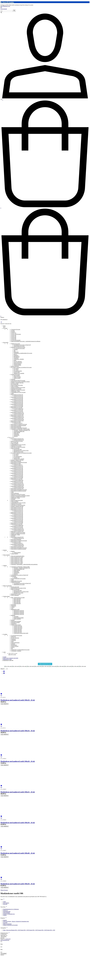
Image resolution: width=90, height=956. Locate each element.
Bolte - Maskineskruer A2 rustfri (18, 597)
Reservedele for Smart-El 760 (17, 420)
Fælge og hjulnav (14, 386)
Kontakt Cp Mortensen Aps (9, 914)
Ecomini (13, 330)
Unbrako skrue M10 (18, 627)
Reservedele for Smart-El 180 (17, 414)
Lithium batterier (17, 552)
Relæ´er (15, 354)
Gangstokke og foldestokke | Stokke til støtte (20, 429)
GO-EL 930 (13, 338)
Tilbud (4, 901)
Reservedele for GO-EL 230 (17, 508)
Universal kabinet (17, 365)
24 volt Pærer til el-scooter (19, 348)
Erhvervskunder (6, 912)
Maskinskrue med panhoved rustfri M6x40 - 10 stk (18, 853)
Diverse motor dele (18, 449)
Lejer (12, 608)
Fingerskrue (13, 605)
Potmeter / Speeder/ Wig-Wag (17, 382)
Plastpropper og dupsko (16, 621)
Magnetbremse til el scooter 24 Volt (21, 450)
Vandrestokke (16, 435)
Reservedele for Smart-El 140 (17, 412)
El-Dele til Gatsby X (18, 423)
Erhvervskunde (4, 8)
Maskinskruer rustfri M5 (19, 613)
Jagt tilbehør (13, 576)
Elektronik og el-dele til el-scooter (18, 347)
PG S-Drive (16, 368)
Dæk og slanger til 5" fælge (17, 560)
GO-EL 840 (13, 337)
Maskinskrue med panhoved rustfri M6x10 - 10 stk (18, 700)
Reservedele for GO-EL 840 (17, 404)
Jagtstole (15, 577)
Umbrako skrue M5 (18, 626)
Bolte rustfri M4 (17, 599)
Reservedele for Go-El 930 (16, 407)
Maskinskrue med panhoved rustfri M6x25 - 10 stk (18, 792)
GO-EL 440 (13, 335)
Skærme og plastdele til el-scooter (18, 387)
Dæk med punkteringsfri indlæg (17, 556)
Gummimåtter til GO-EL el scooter (18, 392)
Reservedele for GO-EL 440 (17, 399)
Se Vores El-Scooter (7, 2)
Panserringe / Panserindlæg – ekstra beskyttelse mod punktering (24, 564)
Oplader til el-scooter (15, 374)
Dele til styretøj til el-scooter (17, 385)
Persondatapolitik (6, 911)
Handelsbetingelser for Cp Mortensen (11, 909)
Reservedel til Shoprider (16, 426)
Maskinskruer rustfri (15, 609)
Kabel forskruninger (18, 362)
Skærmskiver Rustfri (15, 622)
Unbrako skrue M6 (18, 630)
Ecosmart (13, 331)
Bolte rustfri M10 (17, 598)
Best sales (5, 904)
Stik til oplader (17, 375)
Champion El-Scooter (15, 329)
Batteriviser (16, 352)
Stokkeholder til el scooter (19, 346)
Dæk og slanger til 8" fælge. (17, 563)
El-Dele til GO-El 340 (18, 398)
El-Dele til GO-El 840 (18, 405)
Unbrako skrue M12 (18, 628)
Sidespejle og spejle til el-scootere (18, 389)
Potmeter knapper (17, 363)
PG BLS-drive (17, 372)
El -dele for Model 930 (18, 408)
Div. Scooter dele (14, 384)
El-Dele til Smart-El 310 (19, 417)
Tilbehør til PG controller (19, 373)
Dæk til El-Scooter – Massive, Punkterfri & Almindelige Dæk (16, 921)
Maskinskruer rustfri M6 (19, 614)
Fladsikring (16, 355)
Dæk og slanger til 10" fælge (17, 557)
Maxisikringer (17, 356)
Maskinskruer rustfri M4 (19, 611)
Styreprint (13, 379)
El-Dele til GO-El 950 (18, 411)
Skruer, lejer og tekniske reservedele (10, 658)
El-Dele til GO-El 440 (18, 400)
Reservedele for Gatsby (16, 421)
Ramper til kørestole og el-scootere (18, 578)
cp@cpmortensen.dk (5, 940)
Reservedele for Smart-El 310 (17, 416)
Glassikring (16, 357)
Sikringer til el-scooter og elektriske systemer (20, 381)
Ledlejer (12, 607)
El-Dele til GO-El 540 (18, 403)
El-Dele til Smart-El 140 (19, 413)
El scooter (5, 922)
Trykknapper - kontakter (19, 359)
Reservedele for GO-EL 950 (17, 410)
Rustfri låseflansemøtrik (19, 617)
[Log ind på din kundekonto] (45, 56)
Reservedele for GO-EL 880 (17, 406)
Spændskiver (13, 623)
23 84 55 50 (7, 939)
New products (6, 902)
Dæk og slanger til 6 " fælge (17, 562)
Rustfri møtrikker (17, 618)
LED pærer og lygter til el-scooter (18, 380)
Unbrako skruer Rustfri (16, 624)
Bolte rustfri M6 (17, 602)
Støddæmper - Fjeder (15, 391)
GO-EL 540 (13, 336)
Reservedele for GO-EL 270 (17, 394)
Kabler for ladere (17, 376)
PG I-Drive (16, 369)
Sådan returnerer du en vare (45, 663)
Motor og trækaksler (15, 448)
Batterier (13, 551)
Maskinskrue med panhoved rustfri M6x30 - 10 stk (18, 822)
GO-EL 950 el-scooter (15, 340)
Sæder (12, 393)
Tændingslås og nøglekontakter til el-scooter (23, 353)
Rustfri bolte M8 (17, 603)
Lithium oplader (17, 378)
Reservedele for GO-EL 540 (17, 401)
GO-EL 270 (13, 333)
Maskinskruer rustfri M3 (19, 610)
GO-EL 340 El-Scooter (16, 334)
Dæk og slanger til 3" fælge (17, 558)
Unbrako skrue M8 (18, 632)
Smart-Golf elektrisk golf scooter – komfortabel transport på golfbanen (25, 341)
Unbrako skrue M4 (18, 629)
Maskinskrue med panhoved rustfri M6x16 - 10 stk (18, 731)
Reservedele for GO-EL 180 (17, 507)
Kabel (15, 360)
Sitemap (5, 915)
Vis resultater (3, 953)
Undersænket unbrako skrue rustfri (21, 633)
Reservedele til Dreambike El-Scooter (19, 427)
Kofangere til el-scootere (16, 388)
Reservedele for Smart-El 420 (17, 418)
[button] (45, 13)
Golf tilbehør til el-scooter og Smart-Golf (22, 344)
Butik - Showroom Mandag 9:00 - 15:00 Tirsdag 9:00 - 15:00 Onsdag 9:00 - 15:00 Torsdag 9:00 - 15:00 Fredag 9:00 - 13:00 (29, 930)
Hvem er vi (5, 910)
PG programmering (18, 371)
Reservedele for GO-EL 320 (17, 512)
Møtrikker (13, 615)
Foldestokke (16, 433)
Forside (4, 656)
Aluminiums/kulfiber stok (19, 431)
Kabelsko (16, 349)
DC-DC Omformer (18, 361)
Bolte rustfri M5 (17, 601)
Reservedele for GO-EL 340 (17, 397)
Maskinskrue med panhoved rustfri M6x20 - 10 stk (18, 761)
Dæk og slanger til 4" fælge (17, 559)
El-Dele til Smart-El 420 (19, 419)
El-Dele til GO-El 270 (18, 395)
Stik (14, 350)
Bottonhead (13, 604)
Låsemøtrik (16, 616)
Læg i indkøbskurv (4, 703)
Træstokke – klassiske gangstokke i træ (22, 430)
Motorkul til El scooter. (18, 451)
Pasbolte (13, 620)
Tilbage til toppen (4, 890)
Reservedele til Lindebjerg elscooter (18, 425)
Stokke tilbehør (17, 432)
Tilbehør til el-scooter (15, 343)
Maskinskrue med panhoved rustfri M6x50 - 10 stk (18, 884)
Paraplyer (16, 436)
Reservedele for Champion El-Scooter (19, 424)
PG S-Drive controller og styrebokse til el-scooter (21, 367)
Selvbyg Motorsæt (15, 366)
